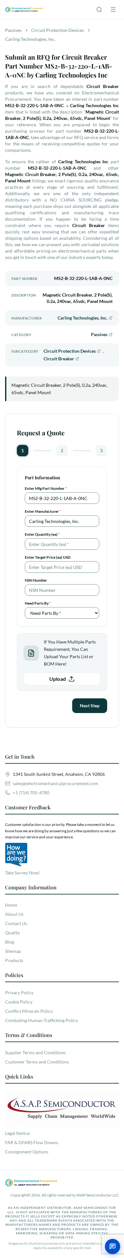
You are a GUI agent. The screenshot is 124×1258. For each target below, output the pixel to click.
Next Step (90, 705)
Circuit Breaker (59, 358)
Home (11, 905)
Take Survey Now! (22, 872)
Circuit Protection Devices (70, 351)
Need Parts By (38, 603)
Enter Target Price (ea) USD (48, 557)
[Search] (99, 9)
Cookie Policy (18, 1001)
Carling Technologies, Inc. (82, 317)
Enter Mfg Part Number (46, 488)
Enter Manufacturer (43, 511)
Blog (9, 942)
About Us (14, 914)
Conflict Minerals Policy (29, 1011)
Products (14, 960)
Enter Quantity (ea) (42, 534)
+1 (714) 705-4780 (31, 792)
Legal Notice (17, 1133)
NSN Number (36, 580)
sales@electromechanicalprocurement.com (55, 783)
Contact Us (16, 923)
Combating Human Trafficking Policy (41, 1020)
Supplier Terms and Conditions (35, 1052)
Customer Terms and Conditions (37, 1061)
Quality (12, 932)
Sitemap (13, 951)
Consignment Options (26, 1151)
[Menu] (113, 9)
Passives (99, 334)
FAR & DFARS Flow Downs (31, 1142)
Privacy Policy (19, 992)
